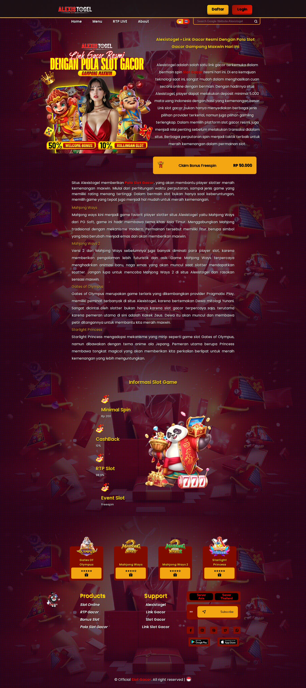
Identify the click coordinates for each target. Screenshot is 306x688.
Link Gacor (156, 612)
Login (242, 9)
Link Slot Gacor (156, 626)
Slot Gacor (193, 72)
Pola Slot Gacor (139, 182)
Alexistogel (156, 604)
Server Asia (201, 596)
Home (76, 21)
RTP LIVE (120, 21)
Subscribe (226, 612)
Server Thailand (227, 596)
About (143, 21)
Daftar (218, 9)
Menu (97, 21)
